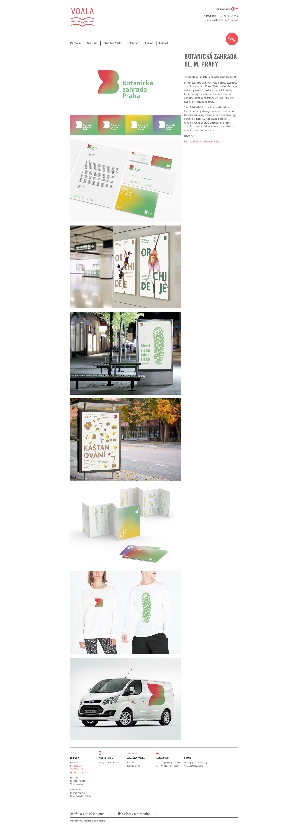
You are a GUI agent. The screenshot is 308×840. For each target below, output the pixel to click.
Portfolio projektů (134, 765)
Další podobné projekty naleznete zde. (202, 141)
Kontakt (163, 43)
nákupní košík (224, 9)
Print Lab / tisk (112, 43)
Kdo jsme (92, 43)
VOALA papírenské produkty (195, 762)
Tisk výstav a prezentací (134, 813)
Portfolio (75, 43)
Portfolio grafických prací (87, 813)
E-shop (149, 43)
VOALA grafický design (193, 765)
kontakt (234, 20)
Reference (133, 43)
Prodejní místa (105, 762)
